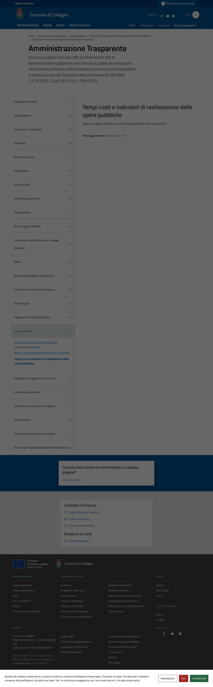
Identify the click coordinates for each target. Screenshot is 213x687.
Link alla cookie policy (128, 680)
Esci (183, 678)
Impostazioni (168, 678)
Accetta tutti (199, 678)
